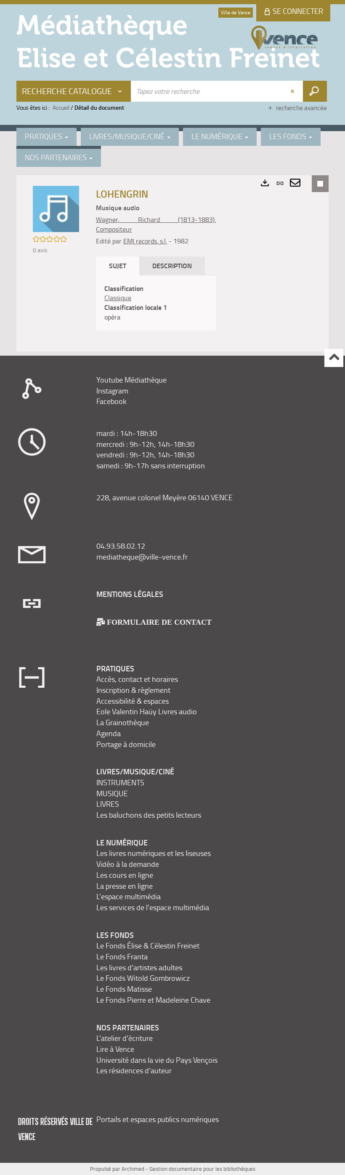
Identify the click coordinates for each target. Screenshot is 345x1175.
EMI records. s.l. (145, 241)
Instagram (112, 391)
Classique (117, 297)
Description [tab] (172, 265)
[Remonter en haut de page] (333, 358)
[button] (56, 208)
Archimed (133, 1168)
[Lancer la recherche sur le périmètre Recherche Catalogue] (315, 91)
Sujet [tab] (117, 265)
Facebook (111, 401)
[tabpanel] (155, 303)
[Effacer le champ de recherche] (293, 91)
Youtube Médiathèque (131, 380)
